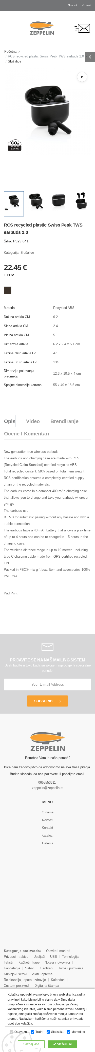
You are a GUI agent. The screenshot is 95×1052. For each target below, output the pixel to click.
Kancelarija (12, 968)
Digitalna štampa (46, 985)
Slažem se (64, 1044)
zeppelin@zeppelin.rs (47, 788)
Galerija (47, 843)
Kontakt (86, 5)
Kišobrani (46, 968)
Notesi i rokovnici (57, 962)
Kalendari (58, 979)
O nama (47, 812)
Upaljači (39, 956)
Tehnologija (70, 956)
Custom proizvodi (16, 985)
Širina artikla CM (16, 326)
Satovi (29, 968)
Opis (9, 421)
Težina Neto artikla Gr (20, 353)
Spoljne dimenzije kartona (23, 385)
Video (33, 421)
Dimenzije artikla (16, 344)
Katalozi (47, 835)
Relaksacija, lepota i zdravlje (25, 979)
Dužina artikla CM (17, 317)
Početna (10, 51)
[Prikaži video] (82, 77)
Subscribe (44, 701)
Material (9, 308)
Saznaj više (31, 1044)
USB (53, 956)
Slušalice (14, 61)
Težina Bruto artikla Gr (20, 362)
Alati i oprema (42, 974)
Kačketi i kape (29, 962)
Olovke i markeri (58, 950)
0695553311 (47, 782)
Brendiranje (64, 421)
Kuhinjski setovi (15, 974)
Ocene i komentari (26, 433)
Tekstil (8, 962)
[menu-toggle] (7, 28)
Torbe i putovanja (70, 968)
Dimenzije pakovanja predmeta (19, 373)
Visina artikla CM (16, 335)
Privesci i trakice (16, 956)
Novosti (72, 5)
